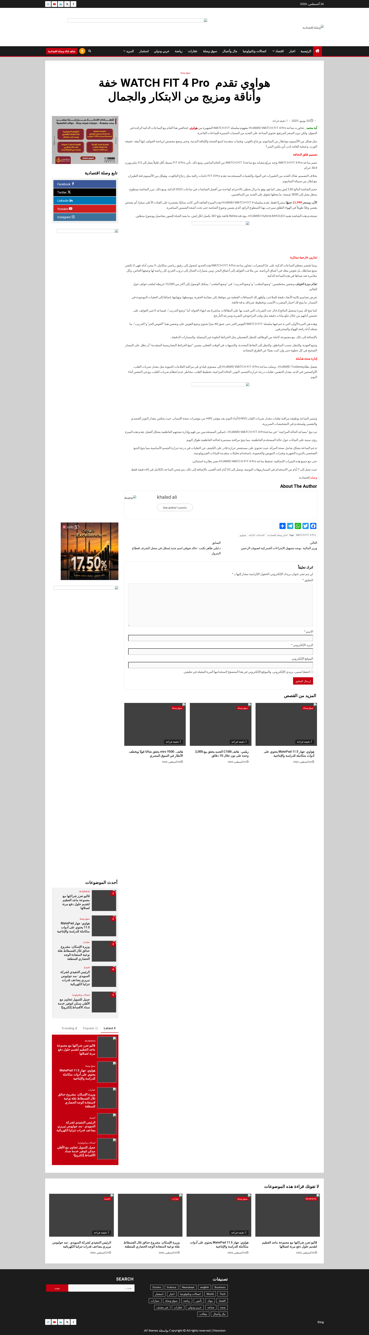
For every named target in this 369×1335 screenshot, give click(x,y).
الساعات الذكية (257, 534)
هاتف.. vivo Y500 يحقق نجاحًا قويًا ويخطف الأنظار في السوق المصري (156, 753)
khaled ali (167, 497)
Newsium (219, 1330)
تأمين (199, 1300)
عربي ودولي (162, 51)
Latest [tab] (108, 1028)
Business (84, 891)
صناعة (210, 1307)
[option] (85, 902)
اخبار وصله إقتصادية (277, 534)
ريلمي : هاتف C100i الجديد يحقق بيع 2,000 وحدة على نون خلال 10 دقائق (222, 753)
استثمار (144, 51)
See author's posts (175, 507)
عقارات (193, 51)
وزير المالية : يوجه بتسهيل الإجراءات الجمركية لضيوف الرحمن (279, 545)
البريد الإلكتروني (302, 645)
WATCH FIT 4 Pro (306, 534)
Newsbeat (188, 1287)
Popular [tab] (88, 1028)
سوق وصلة (210, 51)
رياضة (179, 51)
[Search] (89, 51)
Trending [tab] (67, 1028)
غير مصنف (162, 1307)
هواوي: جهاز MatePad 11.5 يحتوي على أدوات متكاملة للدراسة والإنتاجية (289, 753)
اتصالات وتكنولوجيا (254, 51)
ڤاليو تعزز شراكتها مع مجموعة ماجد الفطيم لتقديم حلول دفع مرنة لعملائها (76, 902)
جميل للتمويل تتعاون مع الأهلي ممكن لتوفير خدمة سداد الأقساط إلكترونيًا (74, 1003)
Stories (156, 1287)
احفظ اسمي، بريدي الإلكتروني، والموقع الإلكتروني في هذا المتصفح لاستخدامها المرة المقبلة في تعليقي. (246, 671)
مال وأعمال (229, 51)
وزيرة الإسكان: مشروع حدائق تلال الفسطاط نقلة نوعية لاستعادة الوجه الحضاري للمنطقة (152, 1244)
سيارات (155, 1300)
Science (171, 1287)
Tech (222, 1293)
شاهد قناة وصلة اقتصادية (61, 51)
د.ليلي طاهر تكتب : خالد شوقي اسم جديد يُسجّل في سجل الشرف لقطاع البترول (176, 548)
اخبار (292, 51)
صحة (223, 1307)
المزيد (130, 51)
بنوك (210, 1300)
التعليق (308, 580)
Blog (320, 1322)
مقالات (203, 1314)
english (204, 1287)
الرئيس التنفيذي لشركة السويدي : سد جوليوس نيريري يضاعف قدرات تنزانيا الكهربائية (76, 1126)
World (210, 1293)
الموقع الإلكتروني (302, 658)
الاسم (308, 631)
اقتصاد (279, 51)
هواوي (194, 127)
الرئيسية (306, 51)
